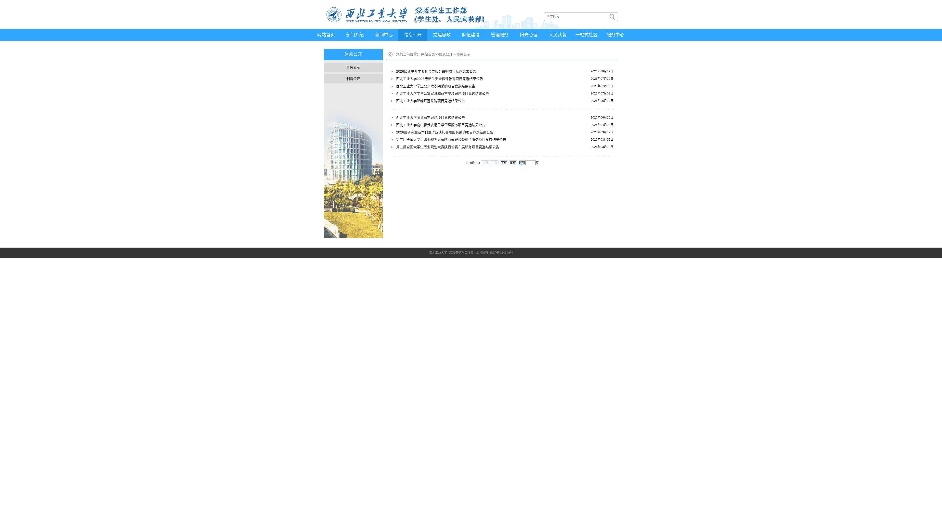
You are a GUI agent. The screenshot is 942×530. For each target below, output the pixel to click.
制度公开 (353, 79)
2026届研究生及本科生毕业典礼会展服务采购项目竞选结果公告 (444, 132)
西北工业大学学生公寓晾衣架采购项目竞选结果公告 (435, 86)
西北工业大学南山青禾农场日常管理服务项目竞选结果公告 (440, 125)
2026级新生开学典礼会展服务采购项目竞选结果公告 (436, 71)
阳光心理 (528, 34)
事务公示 (353, 67)
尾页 (513, 163)
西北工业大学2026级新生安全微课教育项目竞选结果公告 (439, 79)
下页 (504, 163)
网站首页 (326, 34)
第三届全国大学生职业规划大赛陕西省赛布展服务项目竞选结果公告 (447, 147)
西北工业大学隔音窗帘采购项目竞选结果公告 (430, 117)
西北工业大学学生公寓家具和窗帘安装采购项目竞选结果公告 (442, 93)
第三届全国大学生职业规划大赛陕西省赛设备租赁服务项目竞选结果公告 (451, 140)
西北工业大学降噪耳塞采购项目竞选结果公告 (430, 101)
